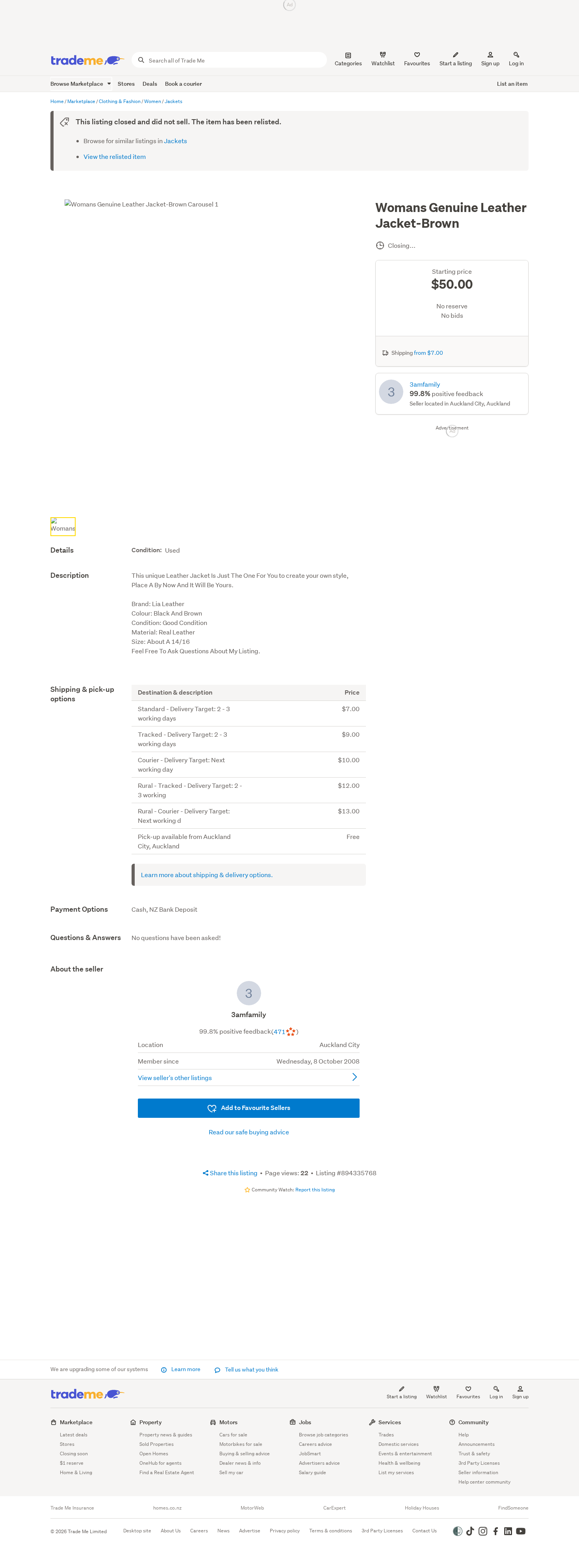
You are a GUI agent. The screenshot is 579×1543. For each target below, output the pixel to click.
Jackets (175, 140)
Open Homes (153, 1453)
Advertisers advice (319, 1463)
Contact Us (424, 1530)
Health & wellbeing (399, 1463)
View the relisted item (115, 156)
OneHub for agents (160, 1463)
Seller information (478, 1472)
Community (473, 1422)
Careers (199, 1530)
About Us (171, 1530)
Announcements (476, 1444)
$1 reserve (72, 1463)
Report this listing (315, 1189)
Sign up (490, 63)
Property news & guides (165, 1434)
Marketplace (76, 1422)
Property (150, 1422)
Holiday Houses (422, 1508)
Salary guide (312, 1472)
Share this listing (233, 1173)
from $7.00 (428, 352)
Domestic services (399, 1444)
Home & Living (76, 1472)
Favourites (468, 1396)
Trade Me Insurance (72, 1508)
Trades (386, 1434)
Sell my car (231, 1472)
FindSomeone (513, 1508)
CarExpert (334, 1508)
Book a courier (183, 83)
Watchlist (436, 1396)
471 (280, 1031)
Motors (228, 1422)
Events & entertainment (405, 1453)
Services (390, 1422)
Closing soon (74, 1453)
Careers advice (315, 1444)
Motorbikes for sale (240, 1444)
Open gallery (212, 501)
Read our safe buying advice (249, 1132)
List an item (512, 83)
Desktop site (137, 1530)
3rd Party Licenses (479, 1463)
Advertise (249, 1530)
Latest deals (73, 1434)
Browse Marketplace (77, 83)
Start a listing (402, 1396)
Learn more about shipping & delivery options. (207, 874)
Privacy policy (285, 1530)
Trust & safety (474, 1453)
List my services (396, 1472)
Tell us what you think (251, 1369)
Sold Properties (156, 1444)
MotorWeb (252, 1508)
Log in (516, 63)
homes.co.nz (167, 1508)
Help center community (484, 1481)
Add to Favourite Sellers (255, 1108)
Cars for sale (233, 1434)
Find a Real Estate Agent (166, 1472)
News (223, 1530)
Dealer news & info (240, 1463)
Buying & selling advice (244, 1453)
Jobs (305, 1422)
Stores (126, 83)
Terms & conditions (330, 1530)
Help (463, 1434)
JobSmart (310, 1453)
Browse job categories (323, 1434)
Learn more (186, 1369)
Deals (150, 83)
